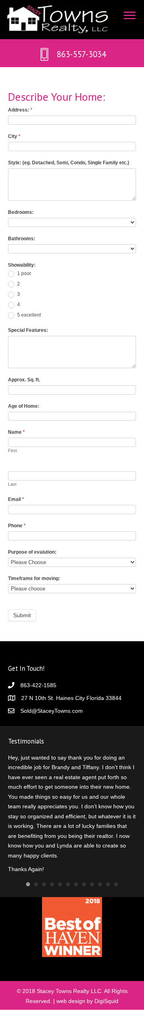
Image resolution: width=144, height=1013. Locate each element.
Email (16, 499)
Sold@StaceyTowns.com (51, 711)
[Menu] (129, 15)
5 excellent (28, 315)
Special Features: (28, 330)
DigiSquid (106, 1000)
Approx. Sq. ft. (24, 380)
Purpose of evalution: (32, 552)
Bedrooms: (21, 212)
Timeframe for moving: (34, 578)
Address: (20, 110)
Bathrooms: (21, 238)
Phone (17, 525)
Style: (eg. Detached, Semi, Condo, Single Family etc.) (68, 163)
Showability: (22, 265)
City (14, 136)
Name (16, 432)
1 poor (23, 273)
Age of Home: (23, 406)
